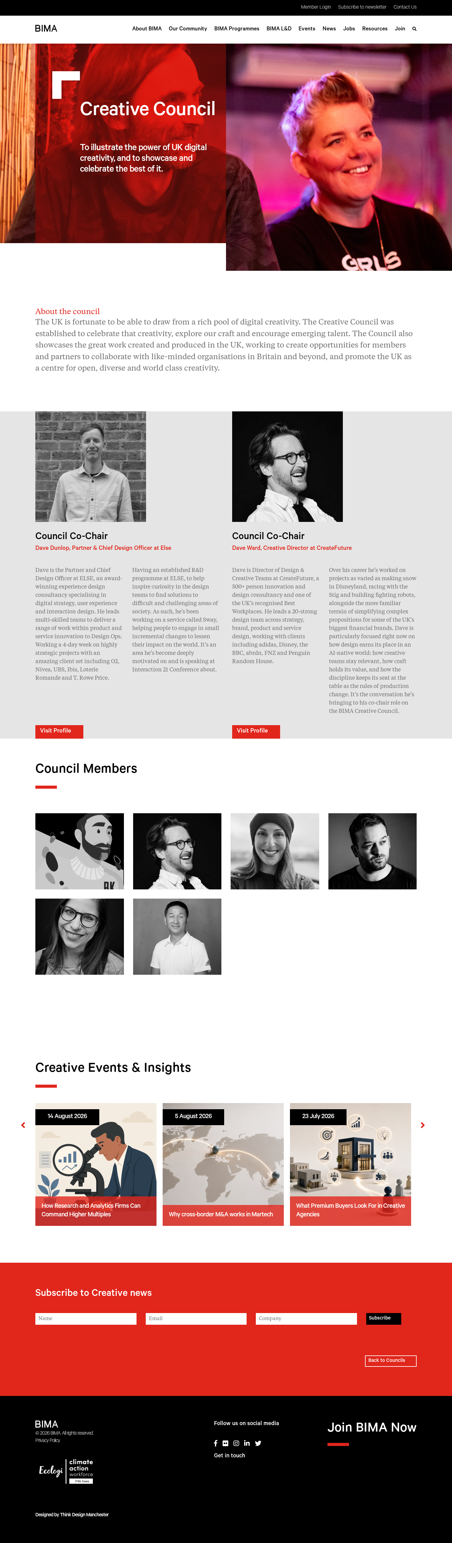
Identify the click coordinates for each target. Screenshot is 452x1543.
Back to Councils (386, 1361)
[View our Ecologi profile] (88, 1472)
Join (400, 29)
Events (307, 29)
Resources (375, 29)
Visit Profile (55, 731)
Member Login (316, 7)
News (329, 29)
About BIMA (147, 29)
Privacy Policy (47, 1441)
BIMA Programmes (237, 29)
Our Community (188, 29)
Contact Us (405, 7)
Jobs (349, 29)
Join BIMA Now (372, 1429)
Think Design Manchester (84, 1515)
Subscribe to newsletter (362, 7)
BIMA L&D (279, 29)
